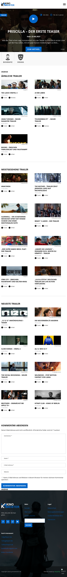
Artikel (46, 97)
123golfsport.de (6, 537)
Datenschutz (52, 508)
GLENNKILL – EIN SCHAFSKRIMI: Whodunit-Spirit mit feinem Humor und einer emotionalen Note (13, 220)
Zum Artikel (33, 49)
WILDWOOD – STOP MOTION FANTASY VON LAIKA (45, 376)
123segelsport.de (7, 541)
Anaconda (5, 186)
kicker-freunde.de (7, 552)
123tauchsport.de (7, 545)
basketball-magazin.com (9, 548)
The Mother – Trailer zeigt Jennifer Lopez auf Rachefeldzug (46, 188)
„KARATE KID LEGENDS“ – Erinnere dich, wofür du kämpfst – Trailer (45, 251)
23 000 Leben (40, 93)
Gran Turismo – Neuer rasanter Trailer (11, 120)
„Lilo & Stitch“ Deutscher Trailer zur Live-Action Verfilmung (46, 281)
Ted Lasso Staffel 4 (9, 93)
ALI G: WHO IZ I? (41, 349)
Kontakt (27, 508)
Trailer (3, 15)
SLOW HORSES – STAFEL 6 (11, 349)
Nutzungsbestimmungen (56, 512)
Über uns (28, 512)
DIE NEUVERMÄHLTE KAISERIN (46, 320)
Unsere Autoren (30, 516)
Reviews (13, 97)
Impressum (51, 519)
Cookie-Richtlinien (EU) (55, 516)
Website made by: (52, 571)
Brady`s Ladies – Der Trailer (47, 221)
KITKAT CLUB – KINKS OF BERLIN (47, 403)
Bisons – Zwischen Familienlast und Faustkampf (14, 148)
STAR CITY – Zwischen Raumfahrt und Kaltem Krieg (14, 280)
